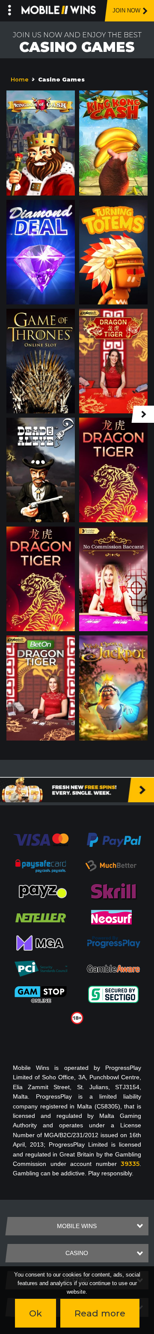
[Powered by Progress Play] (113, 942)
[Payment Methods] (41, 839)
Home (20, 79)
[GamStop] (40, 994)
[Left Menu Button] (9, 8)
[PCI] (40, 968)
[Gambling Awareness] (113, 968)
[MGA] (40, 942)
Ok (35, 1313)
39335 (130, 1164)
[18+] (77, 1017)
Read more (99, 1313)
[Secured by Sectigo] (113, 994)
